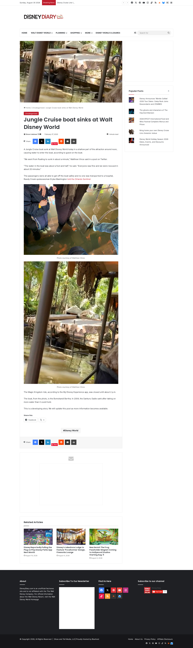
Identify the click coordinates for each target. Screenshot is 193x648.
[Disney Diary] (44, 17)
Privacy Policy (149, 639)
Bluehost (95, 639)
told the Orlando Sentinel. (79, 179)
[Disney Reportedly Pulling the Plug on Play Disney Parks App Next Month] (38, 537)
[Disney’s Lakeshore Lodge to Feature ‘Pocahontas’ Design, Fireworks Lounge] (71, 537)
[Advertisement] (149, 61)
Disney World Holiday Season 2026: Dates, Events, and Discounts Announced (154, 142)
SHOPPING (75, 33)
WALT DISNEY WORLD (41, 33)
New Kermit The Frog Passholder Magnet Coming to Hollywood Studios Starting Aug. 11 (102, 551)
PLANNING (60, 33)
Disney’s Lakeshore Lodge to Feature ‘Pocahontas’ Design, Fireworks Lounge (71, 550)
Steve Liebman (31, 134)
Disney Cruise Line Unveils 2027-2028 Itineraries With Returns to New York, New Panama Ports (96, 3)
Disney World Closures (108, 33)
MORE (88, 33)
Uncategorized (38, 108)
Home (24, 33)
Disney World (71, 430)
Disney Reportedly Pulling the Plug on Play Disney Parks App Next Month (38, 550)
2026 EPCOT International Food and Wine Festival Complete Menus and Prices (154, 121)
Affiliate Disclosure (165, 639)
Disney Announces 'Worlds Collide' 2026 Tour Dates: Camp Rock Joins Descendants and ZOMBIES (154, 101)
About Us (139, 639)
